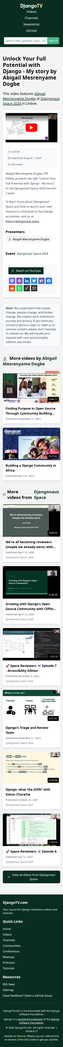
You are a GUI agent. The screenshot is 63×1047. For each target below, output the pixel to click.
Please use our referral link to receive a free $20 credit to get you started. (32, 1037)
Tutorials (8, 968)
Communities (11, 946)
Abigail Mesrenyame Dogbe (24, 96)
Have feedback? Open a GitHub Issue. (27, 996)
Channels (31, 18)
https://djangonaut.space (22, 221)
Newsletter (31, 24)
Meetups (9, 957)
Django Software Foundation (39, 1021)
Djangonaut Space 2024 (32, 254)
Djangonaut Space (46, 494)
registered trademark (30, 1019)
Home (7, 929)
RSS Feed (9, 984)
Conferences (11, 951)
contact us (16, 333)
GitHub (31, 30)
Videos (32, 11)
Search (53, 41)
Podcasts (9, 963)
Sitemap (8, 990)
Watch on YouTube (28, 271)
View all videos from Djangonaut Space (33, 877)
